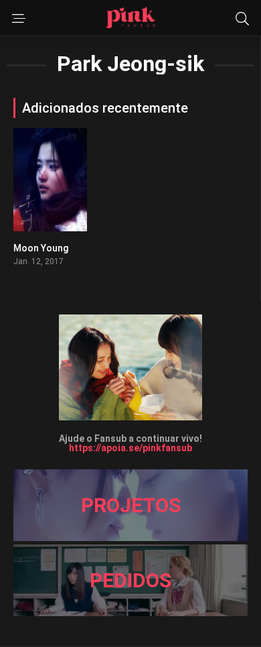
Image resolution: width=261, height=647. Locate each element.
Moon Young (40, 248)
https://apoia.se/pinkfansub (130, 448)
